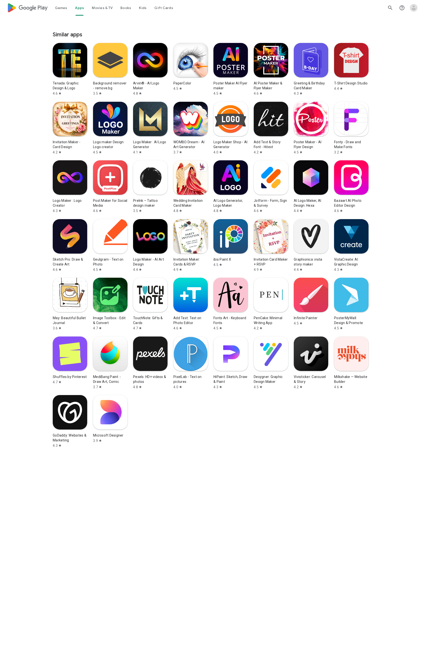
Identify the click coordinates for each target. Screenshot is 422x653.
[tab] (61, 8)
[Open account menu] (414, 8)
